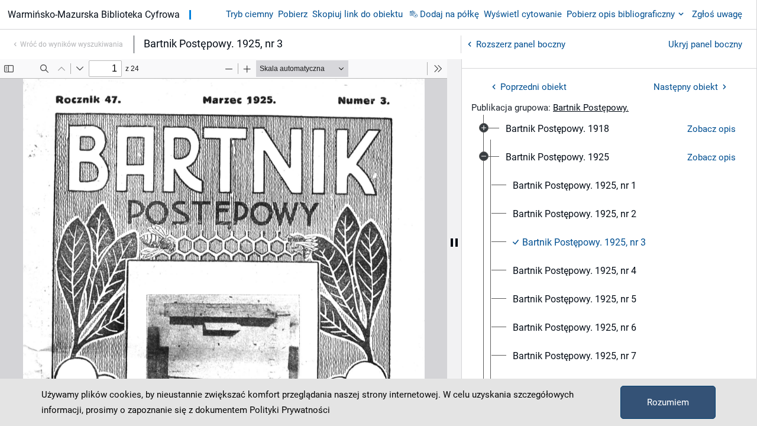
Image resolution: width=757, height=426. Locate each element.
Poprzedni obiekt (533, 87)
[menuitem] (557, 129)
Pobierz (293, 14)
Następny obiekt (686, 87)
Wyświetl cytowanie (523, 14)
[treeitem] (609, 129)
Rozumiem (668, 402)
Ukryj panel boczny (705, 44)
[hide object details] (454, 242)
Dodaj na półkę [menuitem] (449, 14)
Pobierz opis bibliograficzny (621, 14)
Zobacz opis (711, 129)
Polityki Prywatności (290, 410)
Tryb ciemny (249, 14)
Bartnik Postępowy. (591, 107)
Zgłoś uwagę (717, 14)
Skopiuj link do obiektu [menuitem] (357, 14)
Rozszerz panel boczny (520, 44)
